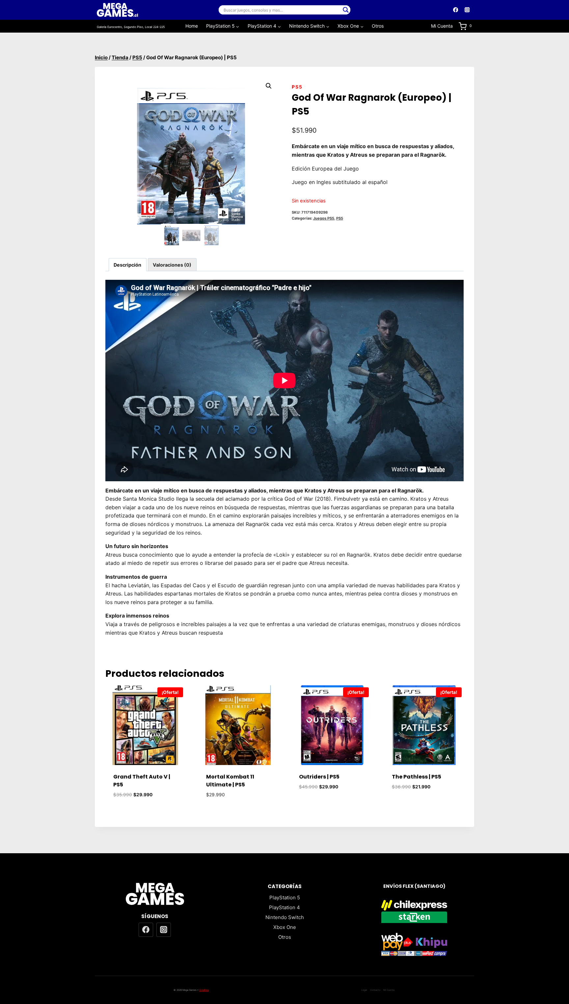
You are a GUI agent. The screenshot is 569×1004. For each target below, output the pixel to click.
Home (191, 26)
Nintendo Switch (284, 917)
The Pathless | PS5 (416, 776)
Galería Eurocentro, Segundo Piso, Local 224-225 (131, 27)
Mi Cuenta (442, 26)
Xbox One (284, 927)
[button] (269, 86)
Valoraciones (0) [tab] (172, 265)
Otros (378, 26)
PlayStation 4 (284, 907)
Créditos (204, 990)
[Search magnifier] (345, 9)
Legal (364, 990)
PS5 (297, 87)
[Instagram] (467, 10)
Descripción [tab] (127, 265)
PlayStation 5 (284, 897)
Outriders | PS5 (319, 776)
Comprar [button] (331, 806)
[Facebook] (455, 10)
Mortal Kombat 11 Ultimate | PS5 (230, 780)
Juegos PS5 (323, 218)
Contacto (375, 990)
